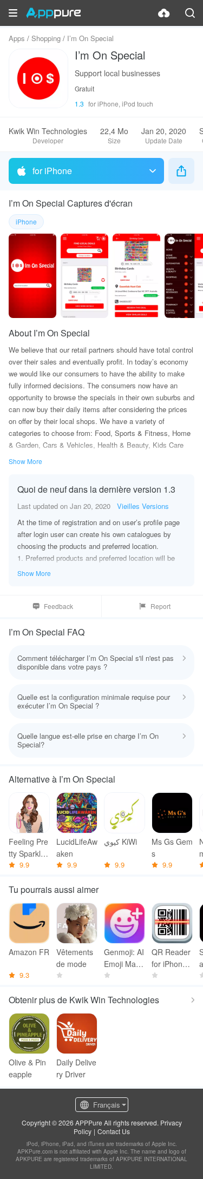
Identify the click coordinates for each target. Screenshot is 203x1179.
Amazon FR (29, 951)
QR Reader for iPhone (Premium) (171, 958)
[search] (190, 13)
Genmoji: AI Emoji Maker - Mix (124, 958)
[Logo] (53, 13)
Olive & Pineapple (27, 1068)
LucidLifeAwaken (76, 847)
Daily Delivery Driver (76, 1068)
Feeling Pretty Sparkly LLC (28, 847)
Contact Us (113, 1131)
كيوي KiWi (120, 841)
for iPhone (52, 170)
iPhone (26, 221)
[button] (13, 13)
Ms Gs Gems (172, 847)
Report (160, 606)
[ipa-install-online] (164, 13)
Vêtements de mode (74, 957)
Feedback (58, 606)
